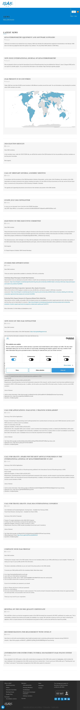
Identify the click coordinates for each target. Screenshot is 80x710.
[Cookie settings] (3, 707)
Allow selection (40, 370)
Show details (67, 365)
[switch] (31, 359)
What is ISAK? (8, 683)
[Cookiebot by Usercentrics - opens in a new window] (67, 338)
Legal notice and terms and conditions (32, 707)
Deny (17, 370)
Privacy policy (46, 707)
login (74, 11)
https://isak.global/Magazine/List (38, 331)
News (75, 16)
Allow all (63, 370)
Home (71, 16)
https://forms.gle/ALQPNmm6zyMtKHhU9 (27, 535)
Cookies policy (55, 707)
